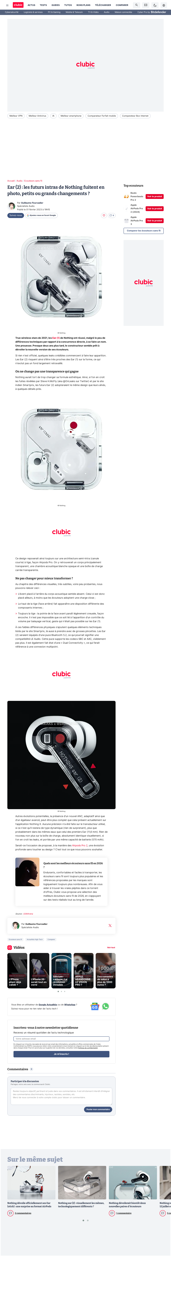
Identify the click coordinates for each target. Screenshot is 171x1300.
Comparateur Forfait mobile (102, 116)
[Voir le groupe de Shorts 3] (64, 991)
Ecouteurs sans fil (33, 181)
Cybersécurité (11, 12)
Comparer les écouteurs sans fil (143, 231)
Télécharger (103, 5)
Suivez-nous (15, 215)
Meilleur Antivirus (37, 116)
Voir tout (111, 948)
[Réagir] (104, 215)
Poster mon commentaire (98, 1109)
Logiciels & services (33, 12)
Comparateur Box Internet (135, 116)
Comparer (122, 5)
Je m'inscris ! (61, 1054)
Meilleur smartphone (71, 116)
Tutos (68, 5)
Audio (106, 12)
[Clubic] (18, 5)
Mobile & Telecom (74, 12)
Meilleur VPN (15, 116)
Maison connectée (123, 12)
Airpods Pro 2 (80, 845)
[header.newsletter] (145, 5)
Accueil (11, 181)
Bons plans (83, 5)
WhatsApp (69, 1005)
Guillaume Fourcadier (32, 203)
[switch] (155, 5)
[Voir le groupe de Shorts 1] (58, 991)
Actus (31, 5)
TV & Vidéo (93, 12)
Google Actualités (48, 1005)
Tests (43, 5)
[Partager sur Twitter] (164, 1286)
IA (53, 116)
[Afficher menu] (7, 5)
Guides (56, 5)
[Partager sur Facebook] (164, 1277)
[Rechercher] (136, 5)
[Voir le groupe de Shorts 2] (61, 991)
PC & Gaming (54, 12)
